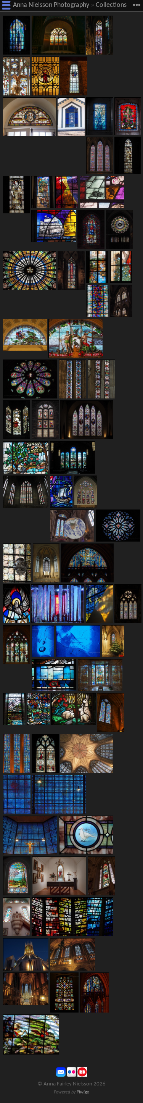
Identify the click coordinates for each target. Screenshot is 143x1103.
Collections (111, 5)
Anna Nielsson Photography (51, 5)
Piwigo (83, 1092)
